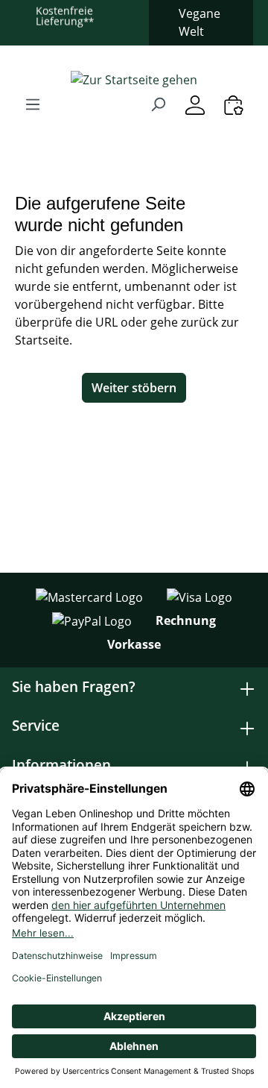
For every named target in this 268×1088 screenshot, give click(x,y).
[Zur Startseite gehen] (134, 79)
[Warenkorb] (233, 105)
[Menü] (33, 104)
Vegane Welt (199, 22)
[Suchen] (158, 104)
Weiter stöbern (134, 388)
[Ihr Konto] (195, 105)
